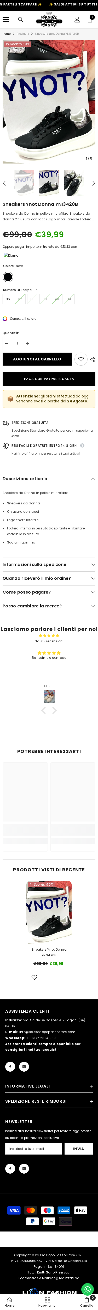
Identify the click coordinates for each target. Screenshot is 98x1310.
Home (7, 34)
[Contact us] (87, 1289)
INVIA (78, 1148)
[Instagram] (24, 1067)
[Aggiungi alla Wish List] (81, 359)
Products (23, 34)
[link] (25, 830)
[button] (4, 183)
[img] (49, 635)
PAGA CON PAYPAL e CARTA (49, 379)
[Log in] (77, 19)
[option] (49, 102)
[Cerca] (21, 19)
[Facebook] (10, 1067)
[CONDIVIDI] (91, 359)
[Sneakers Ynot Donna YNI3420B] (49, 912)
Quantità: (11, 333)
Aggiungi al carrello (37, 359)
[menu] (6, 19)
